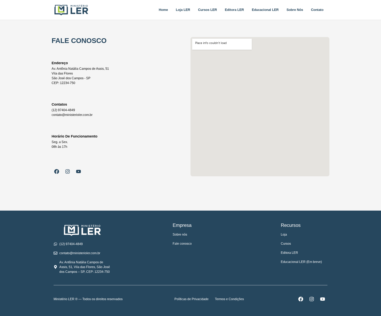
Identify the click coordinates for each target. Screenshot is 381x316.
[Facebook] (57, 171)
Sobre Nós (295, 10)
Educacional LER (265, 10)
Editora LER (234, 10)
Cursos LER (207, 10)
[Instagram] (67, 171)
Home (163, 10)
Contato (317, 10)
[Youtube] (78, 171)
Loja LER (183, 10)
